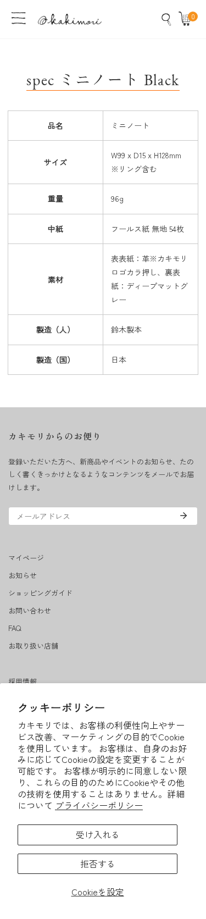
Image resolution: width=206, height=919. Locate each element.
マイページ (26, 557)
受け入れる (98, 834)
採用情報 (22, 681)
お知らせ (22, 575)
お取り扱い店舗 (33, 645)
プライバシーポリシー (99, 805)
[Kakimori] (70, 19)
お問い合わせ (29, 610)
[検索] (166, 19)
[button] (187, 19)
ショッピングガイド (40, 593)
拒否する (97, 863)
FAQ (14, 628)
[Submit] (183, 515)
